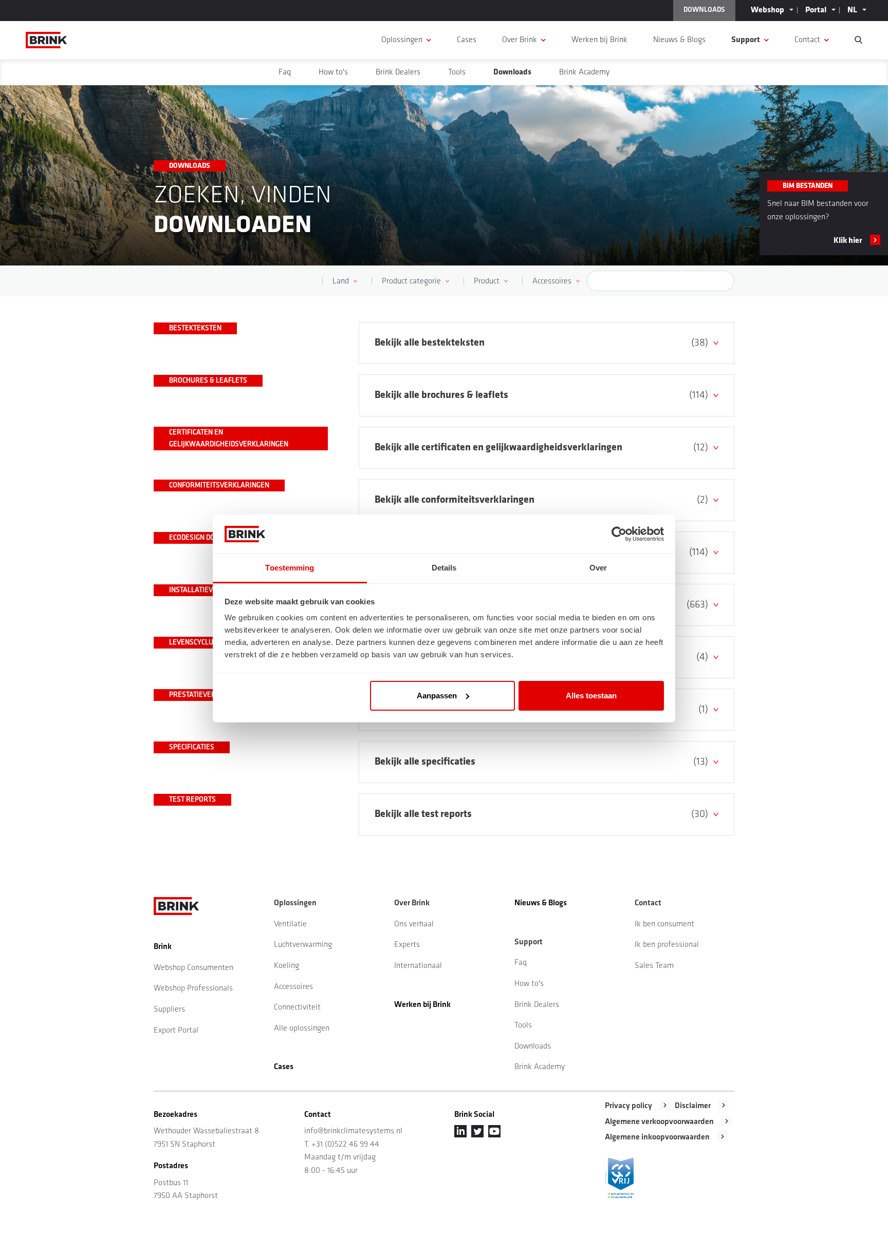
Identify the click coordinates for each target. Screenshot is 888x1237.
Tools (457, 72)
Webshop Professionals (193, 988)
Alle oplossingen (301, 1028)
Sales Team (654, 966)
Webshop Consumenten (193, 968)
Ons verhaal (414, 924)
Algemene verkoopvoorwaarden (659, 1122)
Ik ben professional (667, 945)
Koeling (286, 966)
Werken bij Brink (599, 40)
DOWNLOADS (704, 10)
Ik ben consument (664, 924)
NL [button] (852, 10)
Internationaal (418, 966)
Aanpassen (437, 695)
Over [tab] (598, 567)
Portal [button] (815, 10)
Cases (466, 40)
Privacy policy (628, 1106)
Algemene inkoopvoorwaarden (657, 1137)
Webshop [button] (767, 10)
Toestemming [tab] (289, 567)
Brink (163, 947)
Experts (407, 945)
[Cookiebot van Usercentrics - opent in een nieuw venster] (619, 534)
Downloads (512, 72)
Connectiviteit (297, 1007)
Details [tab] (444, 567)
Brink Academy (584, 72)
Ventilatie (290, 924)
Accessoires (293, 987)
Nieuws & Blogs (679, 40)
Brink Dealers (398, 72)
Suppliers (169, 1009)
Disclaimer (693, 1106)
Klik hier (848, 241)
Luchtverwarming (303, 945)
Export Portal (176, 1030)
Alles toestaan (591, 695)
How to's (333, 72)
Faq (285, 72)
